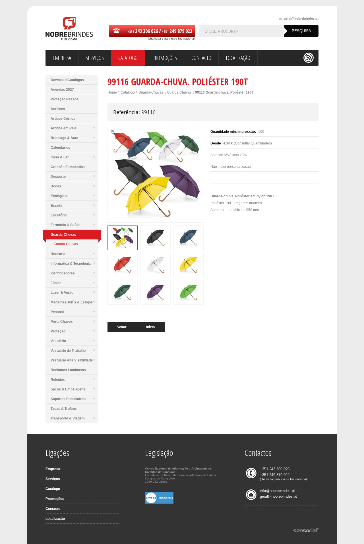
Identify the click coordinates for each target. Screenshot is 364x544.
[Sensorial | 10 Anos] (305, 530)
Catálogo (128, 92)
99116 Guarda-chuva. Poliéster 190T (224, 92)
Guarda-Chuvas (150, 92)
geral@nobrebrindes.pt (301, 18)
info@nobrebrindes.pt (277, 491)
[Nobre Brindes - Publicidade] (69, 29)
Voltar (122, 327)
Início (150, 327)
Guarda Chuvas (65, 244)
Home (112, 92)
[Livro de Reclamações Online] (159, 502)
